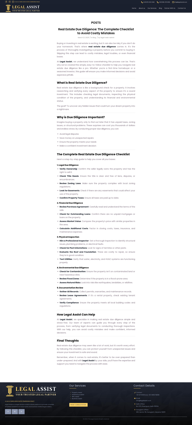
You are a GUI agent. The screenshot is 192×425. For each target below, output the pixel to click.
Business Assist (77, 399)
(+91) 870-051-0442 (148, 2)
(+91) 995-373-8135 (164, 2)
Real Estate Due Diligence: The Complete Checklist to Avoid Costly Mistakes (96, 31)
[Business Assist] (71, 399)
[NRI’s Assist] (71, 397)
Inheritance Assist (78, 395)
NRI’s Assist (75, 397)
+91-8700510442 (142, 395)
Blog (94, 37)
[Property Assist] (71, 393)
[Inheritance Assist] (71, 395)
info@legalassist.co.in (180, 2)
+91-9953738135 (153, 395)
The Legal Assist (93, 419)
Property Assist (77, 393)
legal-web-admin (107, 37)
